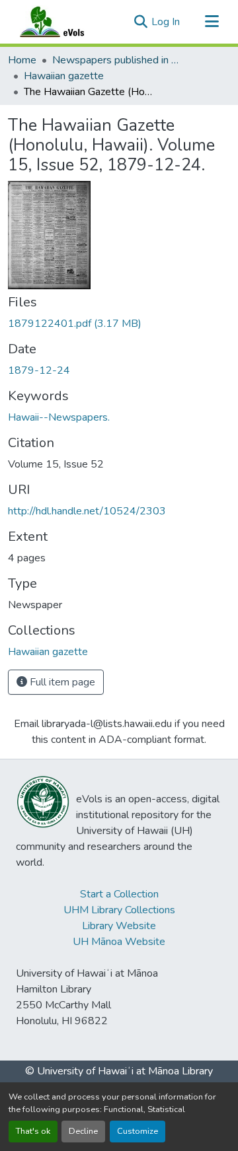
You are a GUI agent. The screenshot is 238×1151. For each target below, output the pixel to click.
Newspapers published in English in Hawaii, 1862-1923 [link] (118, 60)
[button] (65, 21)
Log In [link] (165, 22)
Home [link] (22, 60)
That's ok (33, 1131)
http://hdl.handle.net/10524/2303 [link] (87, 511)
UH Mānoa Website (119, 941)
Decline (83, 1131)
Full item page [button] (61, 682)
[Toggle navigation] (211, 21)
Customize (137, 1131)
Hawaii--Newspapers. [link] (59, 417)
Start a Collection (119, 894)
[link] (119, 323)
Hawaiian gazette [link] (64, 76)
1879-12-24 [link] (39, 370)
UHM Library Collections (119, 910)
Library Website (119, 926)
